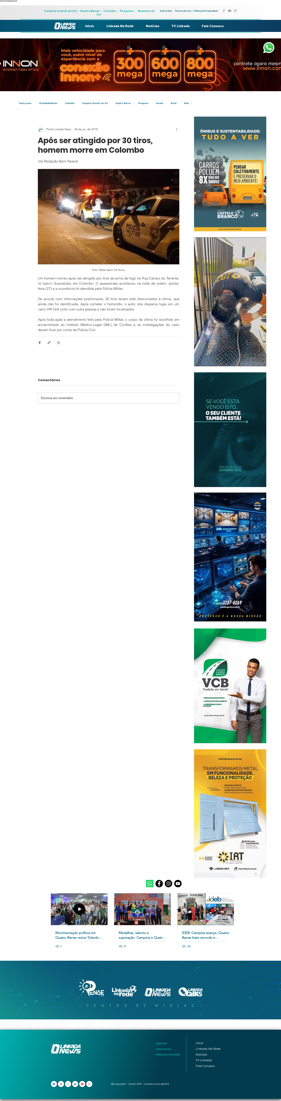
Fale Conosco (205, 1066)
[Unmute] (205, 361)
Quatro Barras (89, 11)
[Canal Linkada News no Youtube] (229, 11)
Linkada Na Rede (208, 1049)
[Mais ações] (177, 129)
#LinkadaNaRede (48, 103)
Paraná (159, 103)
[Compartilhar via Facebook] (39, 342)
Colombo (109, 11)
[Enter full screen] (261, 361)
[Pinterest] (82, 1084)
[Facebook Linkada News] (224, 11)
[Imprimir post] (58, 342)
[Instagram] (168, 883)
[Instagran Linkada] (235, 11)
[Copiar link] (89, 1084)
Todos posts (25, 103)
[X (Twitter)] (61, 1084)
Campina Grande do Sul (60, 11)
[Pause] (199, 361)
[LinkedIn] (75, 1084)
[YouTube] (178, 883)
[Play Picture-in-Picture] (254, 361)
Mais (186, 103)
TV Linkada (204, 1060)
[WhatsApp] (68, 1084)
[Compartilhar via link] (49, 342)
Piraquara (126, 11)
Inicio (199, 1043)
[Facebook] (159, 883)
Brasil (173, 103)
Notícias (201, 1054)
